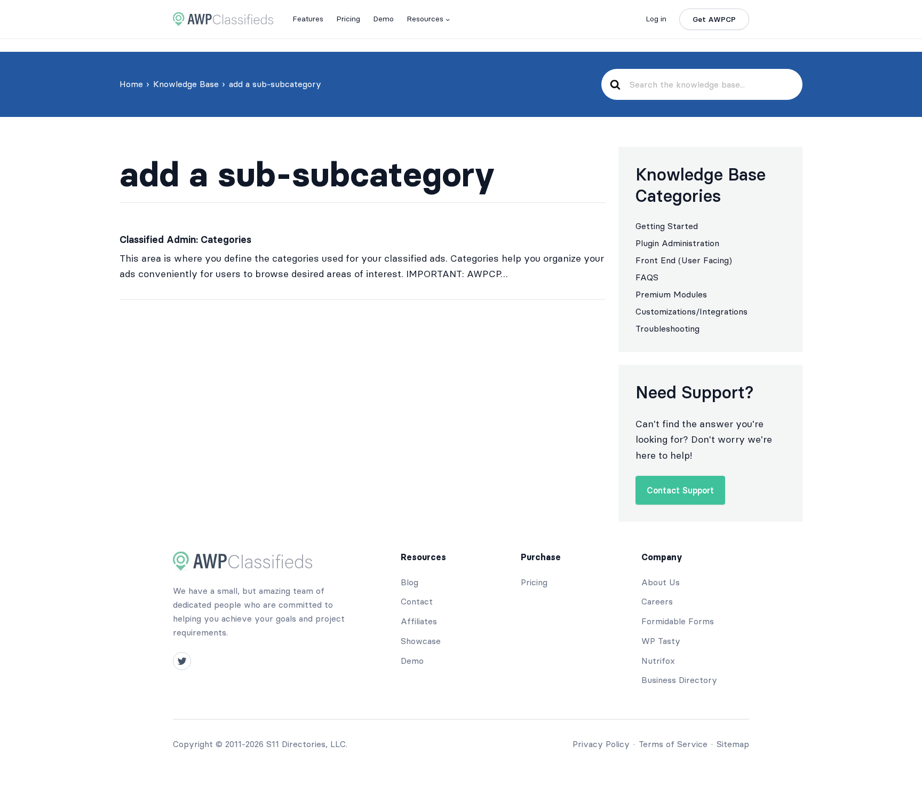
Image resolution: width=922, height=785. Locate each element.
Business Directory (679, 679)
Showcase (421, 640)
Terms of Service (673, 744)
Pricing (534, 582)
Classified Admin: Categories (185, 239)
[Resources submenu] (448, 19)
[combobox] (711, 84)
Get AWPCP (714, 19)
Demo (412, 660)
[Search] (615, 84)
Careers (657, 601)
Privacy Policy (601, 744)
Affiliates (419, 621)
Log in (656, 18)
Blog (409, 582)
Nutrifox (658, 660)
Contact (417, 601)
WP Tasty (660, 640)
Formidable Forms (677, 621)
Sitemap (733, 744)
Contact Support (680, 490)
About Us (660, 582)
